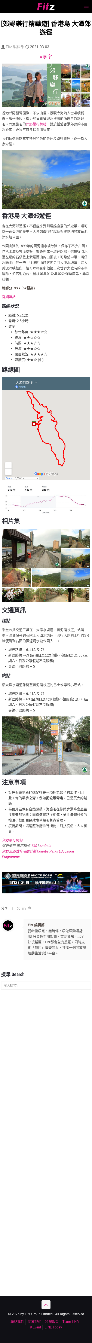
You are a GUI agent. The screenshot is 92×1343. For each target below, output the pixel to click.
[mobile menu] (86, 6)
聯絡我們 (17, 1322)
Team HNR (70, 1322)
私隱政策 (52, 1322)
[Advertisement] (46, 1042)
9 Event (35, 1327)
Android (45, 846)
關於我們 (35, 1322)
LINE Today (53, 1327)
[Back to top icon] (46, 1304)
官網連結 (9, 297)
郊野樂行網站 (36, 124)
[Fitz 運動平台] (46, 6)
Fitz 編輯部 (15, 47)
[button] (31, 548)
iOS (34, 846)
